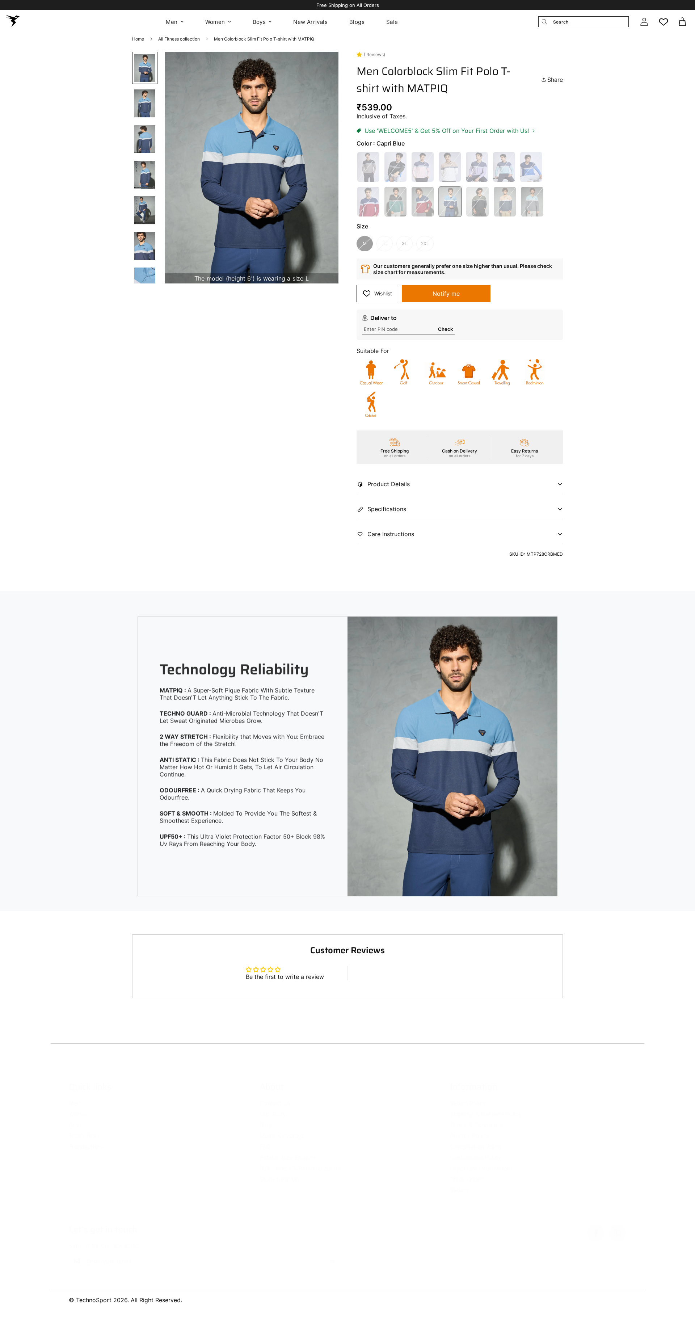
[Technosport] (12, 21)
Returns (460, 1182)
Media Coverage (282, 1128)
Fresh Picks (84, 1128)
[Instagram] (617, 1225)
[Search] (544, 21)
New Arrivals (310, 21)
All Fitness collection (179, 39)
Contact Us (275, 1095)
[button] (683, 21)
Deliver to (383, 318)
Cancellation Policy (476, 1139)
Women (215, 21)
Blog (266, 1117)
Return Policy (468, 1095)
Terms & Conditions (477, 1117)
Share (555, 79)
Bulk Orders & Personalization (300, 1161)
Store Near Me (279, 1171)
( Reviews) (374, 54)
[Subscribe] (332, 1254)
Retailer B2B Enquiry (287, 1150)
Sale (392, 21)
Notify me (446, 293)
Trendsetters (86, 1139)
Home (138, 39)
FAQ (265, 1139)
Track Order (466, 1171)
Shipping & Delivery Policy (486, 1106)
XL (404, 243)
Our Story (273, 1106)
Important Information (480, 1161)
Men (171, 21)
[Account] (644, 21)
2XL (425, 243)
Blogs (357, 21)
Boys (259, 21)
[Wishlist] (663, 21)
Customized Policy (475, 1150)
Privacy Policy (469, 1128)
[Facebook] (596, 1225)
